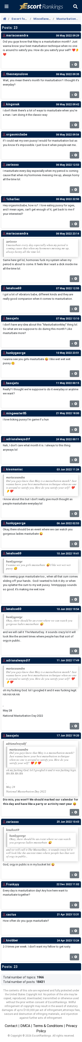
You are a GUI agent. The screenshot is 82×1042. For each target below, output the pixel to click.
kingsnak (12, 104)
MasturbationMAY (69, 18)
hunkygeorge (15, 353)
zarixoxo (12, 164)
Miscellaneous (43, 18)
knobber (12, 940)
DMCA (25, 1026)
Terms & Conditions (48, 1026)
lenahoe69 (13, 288)
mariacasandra (17, 35)
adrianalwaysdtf (18, 439)
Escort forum (21, 18)
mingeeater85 (16, 413)
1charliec (13, 199)
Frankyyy (12, 884)
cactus (11, 914)
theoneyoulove (17, 74)
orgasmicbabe (16, 134)
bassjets (12, 318)
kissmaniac (14, 469)
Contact (11, 1026)
